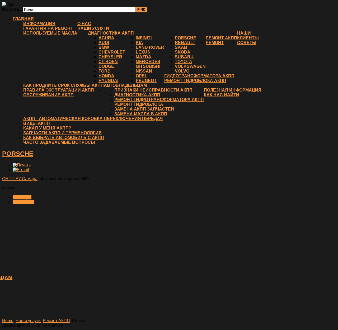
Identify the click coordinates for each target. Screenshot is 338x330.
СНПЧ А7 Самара (19, 178)
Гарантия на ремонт (48, 28)
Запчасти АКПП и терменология (62, 133)
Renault (185, 42)
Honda (106, 76)
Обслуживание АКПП (48, 95)
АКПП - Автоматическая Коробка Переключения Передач (93, 118)
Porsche (185, 38)
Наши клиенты (248, 35)
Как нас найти (221, 95)
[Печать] (22, 165)
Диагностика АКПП (111, 33)
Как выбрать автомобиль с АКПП (63, 137)
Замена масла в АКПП (140, 114)
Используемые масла (50, 33)
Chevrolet (111, 52)
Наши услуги (93, 28)
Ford (104, 71)
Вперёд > (23, 202)
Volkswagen (190, 66)
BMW (103, 47)
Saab (181, 47)
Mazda (143, 57)
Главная (23, 19)
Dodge (106, 66)
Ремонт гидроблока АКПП (195, 80)
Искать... (12, 9)
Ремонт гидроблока (138, 104)
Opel (141, 76)
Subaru (184, 57)
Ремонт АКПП (221, 38)
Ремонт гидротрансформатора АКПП (159, 99)
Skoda (182, 52)
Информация (39, 23)
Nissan (144, 71)
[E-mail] (21, 170)
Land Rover (150, 47)
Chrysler (110, 57)
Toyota (183, 61)
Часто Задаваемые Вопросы (59, 142)
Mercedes (148, 61)
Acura (106, 38)
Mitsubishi (148, 66)
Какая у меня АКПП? (47, 128)
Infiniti (144, 38)
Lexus (143, 52)
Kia (139, 42)
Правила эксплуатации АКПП (58, 90)
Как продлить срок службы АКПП (63, 85)
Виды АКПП (36, 123)
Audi (103, 42)
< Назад (22, 197)
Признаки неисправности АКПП (153, 90)
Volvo (182, 71)
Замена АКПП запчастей (144, 109)
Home (7, 320)
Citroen (108, 61)
